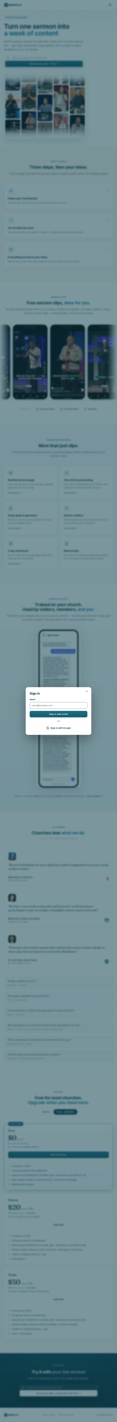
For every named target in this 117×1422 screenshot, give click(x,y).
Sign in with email (58, 714)
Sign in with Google (61, 728)
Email (33, 699)
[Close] (86, 691)
